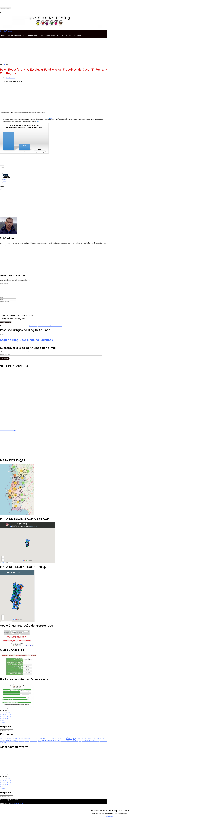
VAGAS (3, 742)
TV (0, 742)
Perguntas (100, 741)
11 (7, 714)
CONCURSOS (32, 35)
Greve (101, 738)
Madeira (20, 741)
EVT (89, 738)
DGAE (59, 738)
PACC (87, 741)
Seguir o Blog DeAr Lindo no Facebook (26, 340)
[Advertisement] (51, 50)
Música (39, 741)
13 (10, 714)
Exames (92, 738)
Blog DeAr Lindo (6, 31)
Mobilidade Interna (33, 741)
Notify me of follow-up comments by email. (17, 315)
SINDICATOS (66, 35)
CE (22, 738)
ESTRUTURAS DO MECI (16, 35)
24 (5, 718)
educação (70, 738)
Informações (8, 740)
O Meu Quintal (77, 741)
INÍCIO (3, 35)
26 (8, 718)
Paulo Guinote (93, 741)
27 (10, 718)
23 (4, 718)
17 (5, 716)
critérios (56, 738)
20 (10, 716)
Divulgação (63, 738)
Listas (16, 741)
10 (5, 714)
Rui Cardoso (10, 78)
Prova (103, 741)
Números (70, 741)
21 (0, 718)
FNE (98, 738)
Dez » (4, 722)
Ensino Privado (78, 738)
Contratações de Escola (39, 738)
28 (0, 720)
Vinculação (8, 742)
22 (2, 718)
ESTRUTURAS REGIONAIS (49, 35)
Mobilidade (27, 741)
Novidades (55, 740)
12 (8, 714)
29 (2, 720)
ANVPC (8, 738)
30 (4, 720)
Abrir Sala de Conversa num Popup (8, 430)
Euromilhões (85, 738)
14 (0, 716)
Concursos (26, 739)
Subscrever (5, 358)
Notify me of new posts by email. (14, 319)
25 (7, 718)
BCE (14, 738)
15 (2, 716)
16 (4, 716)
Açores (11, 738)
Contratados (31, 738)
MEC (23, 741)
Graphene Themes (17, 803)
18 (7, 716)
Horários (105, 738)
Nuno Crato (64, 741)
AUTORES (78, 35)
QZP (106, 741)
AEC (1, 738)
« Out (1, 722)
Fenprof (95, 738)
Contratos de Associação (49, 738)
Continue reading (109, 816)
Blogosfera (18, 738)
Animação (4, 738)
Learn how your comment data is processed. (45, 326)
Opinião (83, 741)
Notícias (45, 740)
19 (8, 716)
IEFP (1, 741)
